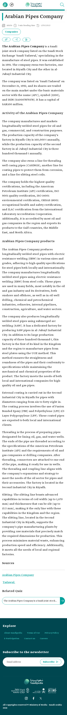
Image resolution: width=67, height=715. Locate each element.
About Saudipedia (13, 633)
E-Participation (11, 638)
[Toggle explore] (12, 5)
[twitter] (40, 698)
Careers (44, 638)
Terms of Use (33, 633)
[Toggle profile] (5, 4)
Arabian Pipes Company (18, 575)
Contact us (29, 638)
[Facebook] (33, 698)
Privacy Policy (52, 633)
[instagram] (26, 698)
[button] (62, 5)
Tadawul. (9, 582)
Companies (11, 31)
